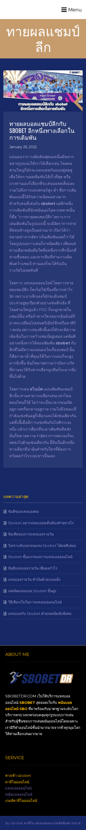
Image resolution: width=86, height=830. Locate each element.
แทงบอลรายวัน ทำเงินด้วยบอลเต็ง (34, 579)
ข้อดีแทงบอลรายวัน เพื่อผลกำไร (32, 568)
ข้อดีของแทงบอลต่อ (23, 511)
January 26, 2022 (23, 147)
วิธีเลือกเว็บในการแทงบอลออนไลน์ (35, 602)
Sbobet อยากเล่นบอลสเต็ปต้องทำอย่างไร (41, 523)
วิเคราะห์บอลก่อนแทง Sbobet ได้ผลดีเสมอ (42, 545)
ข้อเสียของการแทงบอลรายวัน (31, 534)
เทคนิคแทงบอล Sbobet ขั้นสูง (32, 591)
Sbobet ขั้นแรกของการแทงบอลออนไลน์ (40, 557)
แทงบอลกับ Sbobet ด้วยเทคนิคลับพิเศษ (39, 613)
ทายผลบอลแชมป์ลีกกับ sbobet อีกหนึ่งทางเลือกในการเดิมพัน (41, 130)
